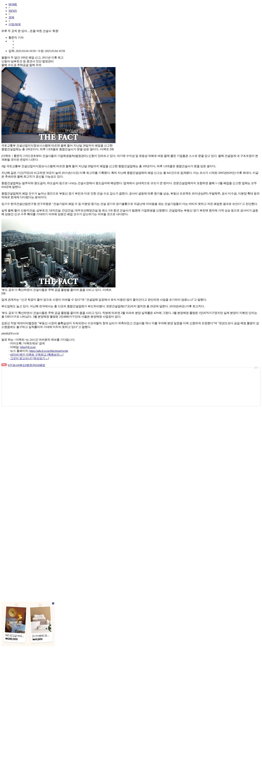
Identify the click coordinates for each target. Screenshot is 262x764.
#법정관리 (31, 365)
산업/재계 (15, 24)
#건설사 (13, 365)
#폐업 (41, 365)
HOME (13, 4)
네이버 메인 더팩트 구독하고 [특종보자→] (36, 354)
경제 (11, 17)
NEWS (13, 10)
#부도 (21, 365)
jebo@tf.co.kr (28, 347)
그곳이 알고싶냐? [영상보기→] (29, 358)
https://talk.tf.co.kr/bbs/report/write (48, 350)
